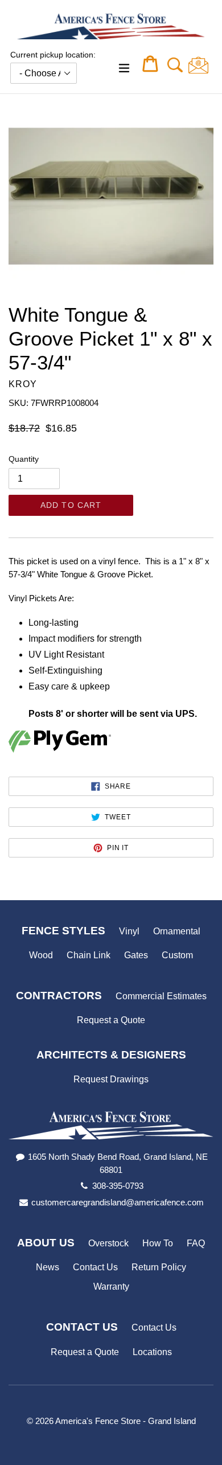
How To (157, 1243)
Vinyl (129, 931)
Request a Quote (111, 1020)
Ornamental (176, 931)
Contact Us (95, 1267)
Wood (41, 955)
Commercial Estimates (161, 996)
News (47, 1267)
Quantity (24, 458)
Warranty (111, 1286)
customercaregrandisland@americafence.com (117, 1202)
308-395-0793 (117, 1186)
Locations (152, 1352)
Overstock (108, 1243)
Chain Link (88, 955)
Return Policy (158, 1267)
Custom (177, 955)
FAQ (196, 1243)
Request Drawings (111, 1079)
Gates (136, 955)
